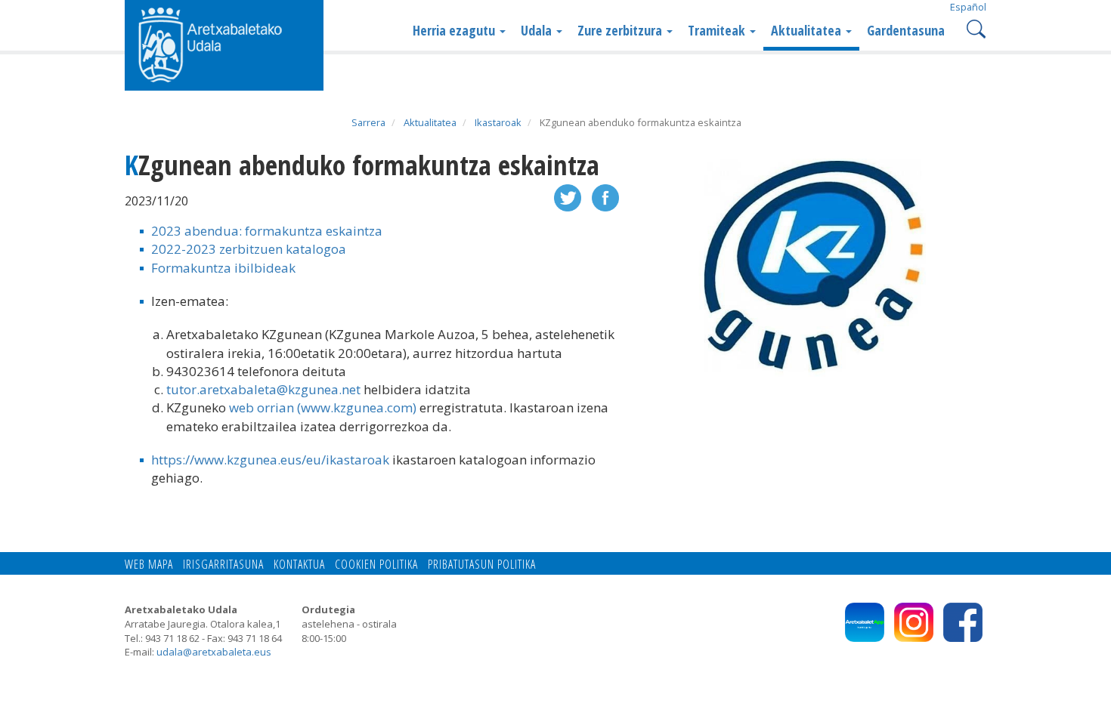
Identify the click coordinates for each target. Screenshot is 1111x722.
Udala (538, 30)
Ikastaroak (498, 122)
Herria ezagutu (455, 30)
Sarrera (368, 122)
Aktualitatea (807, 30)
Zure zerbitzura (621, 30)
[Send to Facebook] (605, 196)
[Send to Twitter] (567, 196)
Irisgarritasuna (223, 564)
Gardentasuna (906, 30)
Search (974, 27)
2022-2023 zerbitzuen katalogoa (248, 249)
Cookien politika (376, 564)
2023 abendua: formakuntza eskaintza (266, 230)
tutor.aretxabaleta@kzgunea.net (263, 389)
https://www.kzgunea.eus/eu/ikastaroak (270, 459)
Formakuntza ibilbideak (223, 267)
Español (968, 7)
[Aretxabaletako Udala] (224, 43)
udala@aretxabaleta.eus (213, 652)
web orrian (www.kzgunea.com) (322, 407)
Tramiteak (718, 30)
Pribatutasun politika (482, 564)
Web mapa (149, 564)
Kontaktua (299, 564)
